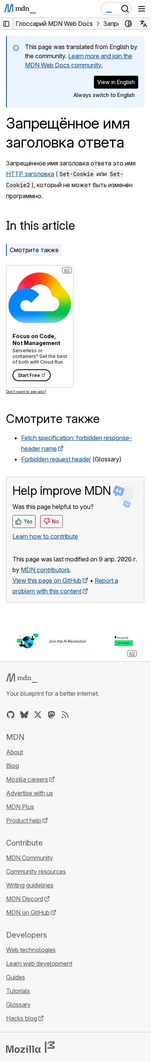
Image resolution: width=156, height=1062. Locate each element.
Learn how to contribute (45, 536)
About (14, 752)
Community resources (36, 871)
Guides (15, 977)
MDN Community (29, 858)
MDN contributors (45, 570)
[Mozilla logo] (30, 1047)
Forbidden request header (56, 459)
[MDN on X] (37, 714)
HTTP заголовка (30, 174)
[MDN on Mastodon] (51, 714)
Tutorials (18, 991)
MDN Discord (24, 899)
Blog (12, 765)
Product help (23, 820)
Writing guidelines (29, 885)
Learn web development (39, 963)
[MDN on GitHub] (10, 714)
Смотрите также (34, 250)
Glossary (18, 1004)
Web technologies (31, 950)
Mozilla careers (27, 779)
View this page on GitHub (46, 580)
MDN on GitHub (28, 912)
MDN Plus (20, 807)
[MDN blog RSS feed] (65, 714)
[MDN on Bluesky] (24, 714)
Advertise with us (29, 793)
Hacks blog (21, 1018)
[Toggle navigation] (141, 8)
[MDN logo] (21, 678)
